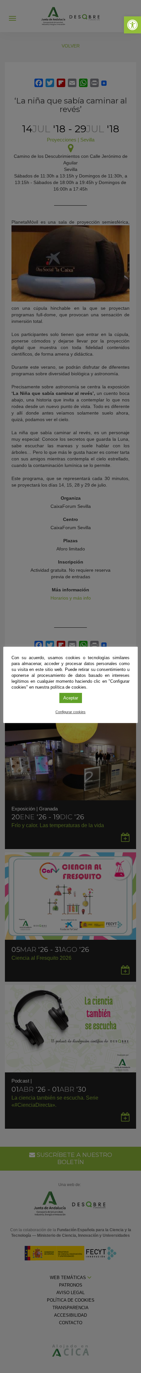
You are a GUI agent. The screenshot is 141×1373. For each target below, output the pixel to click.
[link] (132, 24)
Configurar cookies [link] (70, 712)
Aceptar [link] (70, 698)
